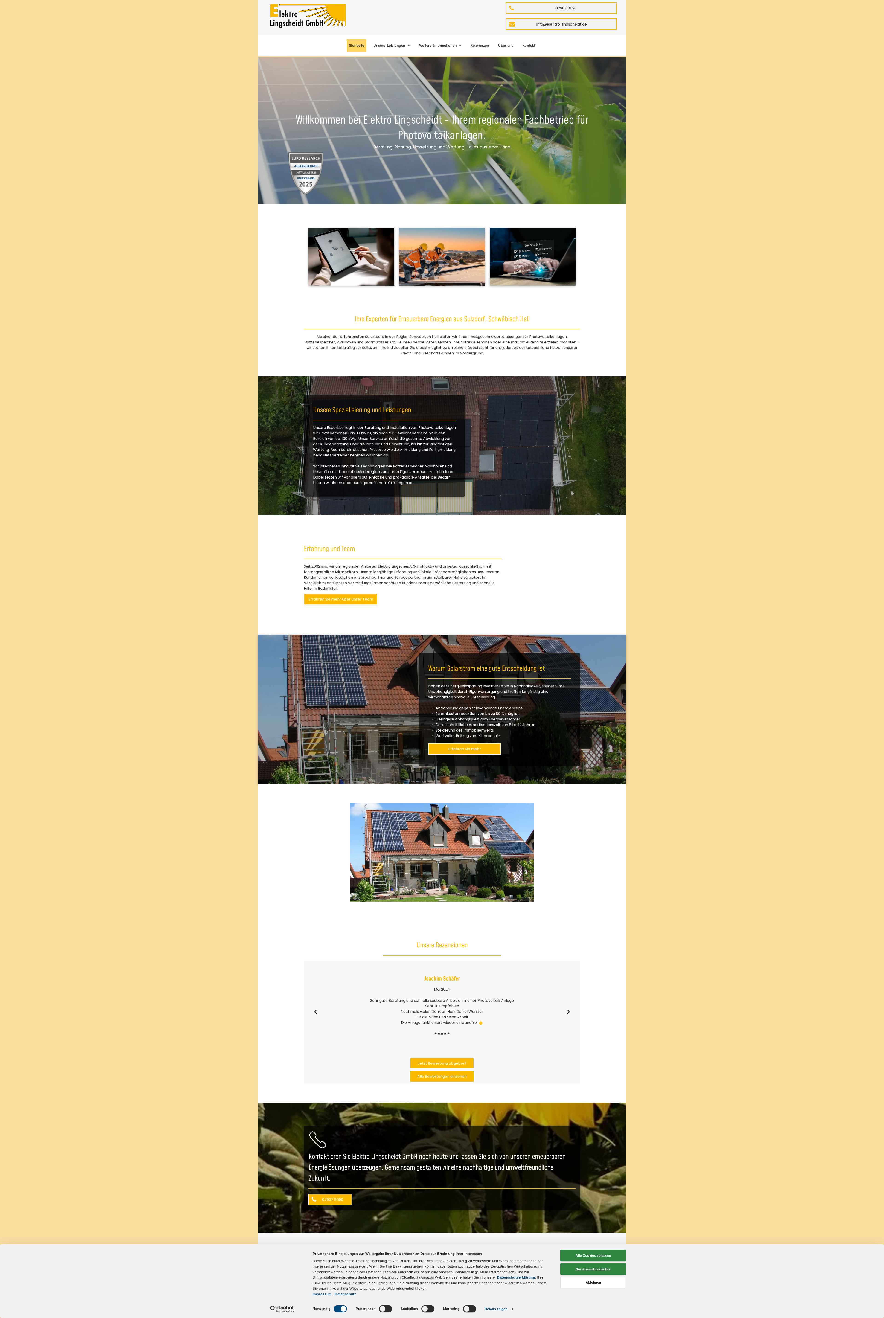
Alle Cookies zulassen (593, 1255)
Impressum (322, 1294)
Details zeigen (496, 1309)
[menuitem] (356, 45)
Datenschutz (345, 1294)
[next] (568, 1011)
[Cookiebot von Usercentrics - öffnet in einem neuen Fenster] (282, 1309)
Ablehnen (593, 1282)
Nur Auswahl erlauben (593, 1269)
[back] (315, 1011)
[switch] (385, 1308)
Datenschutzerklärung (516, 1277)
